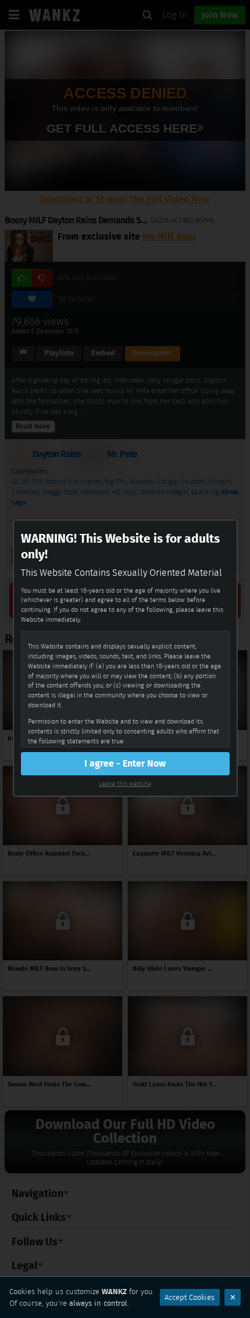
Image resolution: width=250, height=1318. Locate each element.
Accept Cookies (190, 1297)
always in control (98, 1303)
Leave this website (125, 783)
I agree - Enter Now (125, 763)
